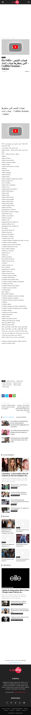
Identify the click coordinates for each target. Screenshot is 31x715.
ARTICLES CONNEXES (8, 417)
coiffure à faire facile (6, 383)
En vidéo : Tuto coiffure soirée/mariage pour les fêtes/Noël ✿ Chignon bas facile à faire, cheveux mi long (22, 409)
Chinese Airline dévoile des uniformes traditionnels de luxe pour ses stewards (20, 501)
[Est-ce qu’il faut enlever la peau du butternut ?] (22, 553)
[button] (2, 2)
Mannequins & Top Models (7, 587)
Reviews (26, 708)
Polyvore (6, 710)
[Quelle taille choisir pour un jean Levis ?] (22, 538)
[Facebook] (3, 395)
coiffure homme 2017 (7, 384)
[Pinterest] (10, 395)
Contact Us (24, 710)
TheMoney (18, 710)
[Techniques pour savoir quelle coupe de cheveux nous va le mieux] (6, 440)
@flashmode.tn (15, 662)
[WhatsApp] (14, 395)
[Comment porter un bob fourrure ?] (8, 553)
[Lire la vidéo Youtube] (15, 47)
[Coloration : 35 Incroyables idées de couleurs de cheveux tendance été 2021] (15, 465)
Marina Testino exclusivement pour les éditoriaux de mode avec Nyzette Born (20, 610)
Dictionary (12, 710)
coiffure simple (5, 386)
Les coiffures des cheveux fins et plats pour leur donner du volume (19, 432)
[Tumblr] (15, 702)
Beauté (7, 38)
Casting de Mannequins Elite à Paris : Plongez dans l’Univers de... (15, 591)
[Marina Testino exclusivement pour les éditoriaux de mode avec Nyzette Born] (6, 611)
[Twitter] (6, 395)
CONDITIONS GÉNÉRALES (17, 708)
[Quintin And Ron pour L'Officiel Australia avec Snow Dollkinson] (6, 603)
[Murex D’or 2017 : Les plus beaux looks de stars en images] (6, 487)
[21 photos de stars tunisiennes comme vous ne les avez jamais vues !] (6, 494)
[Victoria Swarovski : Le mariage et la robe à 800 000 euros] (6, 510)
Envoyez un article (6, 708)
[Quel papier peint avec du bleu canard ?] (22, 523)
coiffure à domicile (10, 381)
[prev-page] (3, 446)
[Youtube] (24, 702)
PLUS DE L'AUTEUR (21, 417)
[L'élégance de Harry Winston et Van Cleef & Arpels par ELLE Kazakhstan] (6, 619)
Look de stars (14, 487)
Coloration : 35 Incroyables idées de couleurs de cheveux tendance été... (15, 474)
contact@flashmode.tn (20, 692)
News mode (13, 504)
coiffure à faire (19, 381)
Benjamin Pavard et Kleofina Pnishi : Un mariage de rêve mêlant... (8, 531)
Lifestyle (3, 542)
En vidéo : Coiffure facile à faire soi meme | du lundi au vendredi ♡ (8, 407)
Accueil (3, 38)
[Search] (29, 2)
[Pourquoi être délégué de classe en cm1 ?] (8, 538)
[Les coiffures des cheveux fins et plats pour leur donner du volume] (6, 432)
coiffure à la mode (17, 383)
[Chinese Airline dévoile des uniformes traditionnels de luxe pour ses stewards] (6, 502)
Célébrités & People (15, 495)
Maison (18, 527)
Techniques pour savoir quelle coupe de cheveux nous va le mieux (19, 439)
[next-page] (5, 446)
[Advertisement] (15, 20)
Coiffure (13, 38)
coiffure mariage (17, 384)
